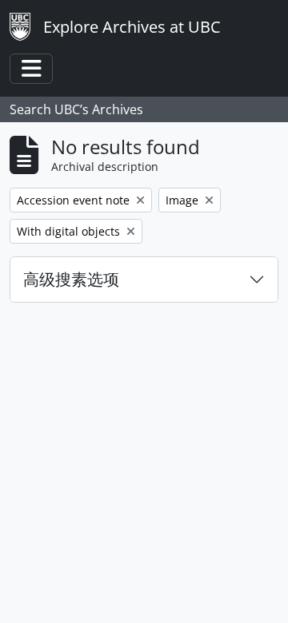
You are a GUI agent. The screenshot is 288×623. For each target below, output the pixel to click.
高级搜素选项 (71, 279)
